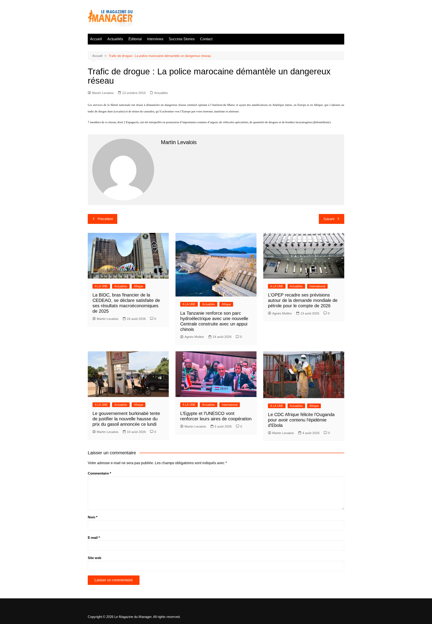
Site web (94, 558)
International (317, 286)
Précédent (105, 219)
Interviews (155, 39)
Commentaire (99, 473)
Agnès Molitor (194, 337)
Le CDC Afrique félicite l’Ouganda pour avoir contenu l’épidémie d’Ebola (301, 420)
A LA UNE (101, 286)
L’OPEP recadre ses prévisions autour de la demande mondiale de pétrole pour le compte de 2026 (303, 300)
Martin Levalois (103, 93)
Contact (206, 39)
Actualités (115, 39)
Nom (92, 517)
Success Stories (182, 39)
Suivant (328, 219)
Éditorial (135, 39)
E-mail (94, 537)
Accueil (96, 39)
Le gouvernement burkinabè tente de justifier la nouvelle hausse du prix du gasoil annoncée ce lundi (126, 419)
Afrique (138, 286)
